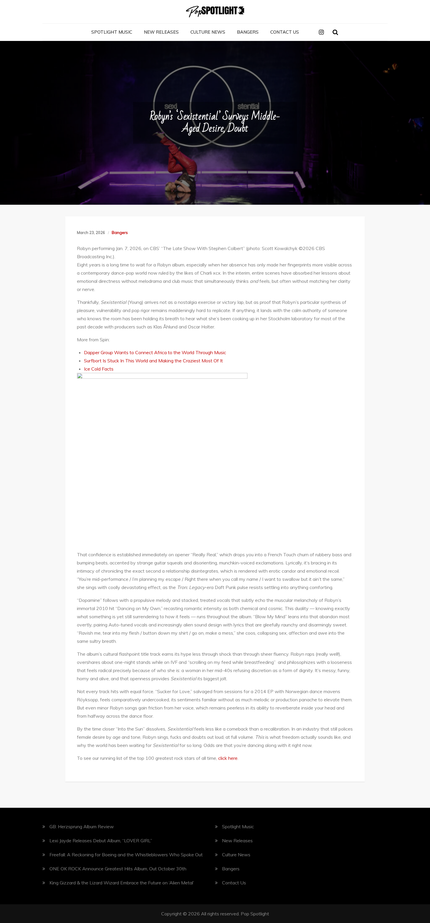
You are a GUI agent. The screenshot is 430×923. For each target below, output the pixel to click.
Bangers (248, 32)
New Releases (161, 32)
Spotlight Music (111, 32)
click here (228, 758)
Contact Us (284, 32)
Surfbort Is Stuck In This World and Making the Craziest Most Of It (153, 361)
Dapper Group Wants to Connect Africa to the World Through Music (155, 352)
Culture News (207, 32)
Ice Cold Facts (98, 369)
